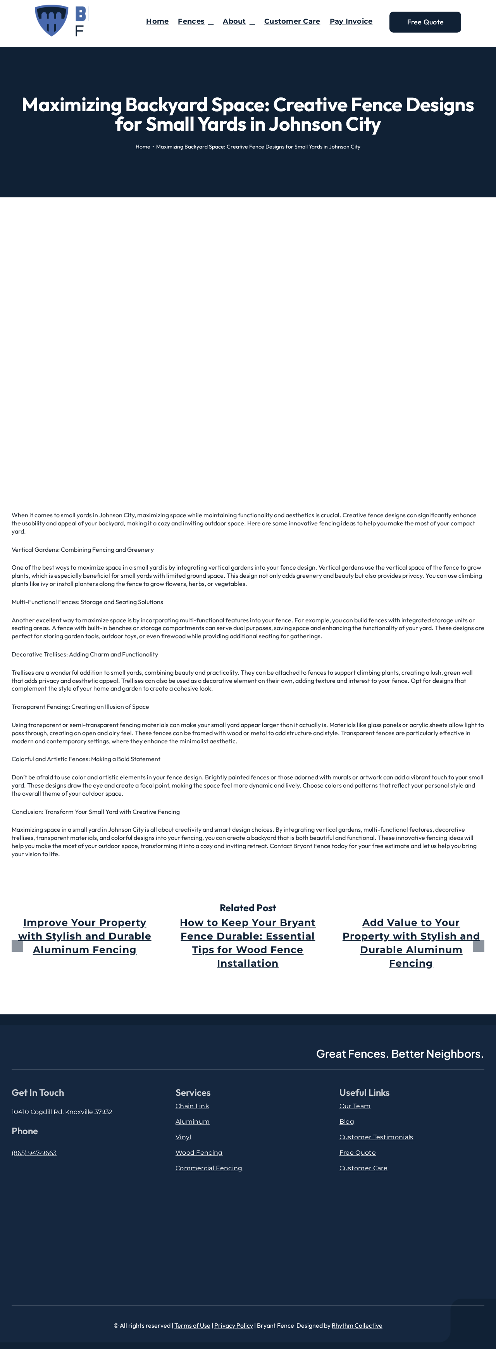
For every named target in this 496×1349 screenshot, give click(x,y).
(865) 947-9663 (34, 1153)
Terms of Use (192, 1325)
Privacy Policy (233, 1325)
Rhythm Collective (357, 1325)
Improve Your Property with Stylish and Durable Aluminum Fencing (85, 936)
